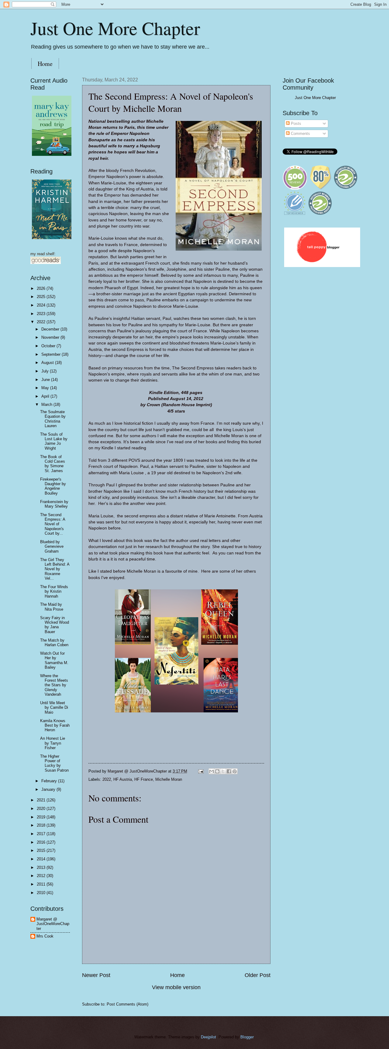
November (50, 337)
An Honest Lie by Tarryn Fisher (52, 743)
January (49, 789)
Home (45, 64)
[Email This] (211, 771)
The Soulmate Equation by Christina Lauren (53, 419)
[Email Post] (200, 771)
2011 (41, 884)
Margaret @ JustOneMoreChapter (52, 924)
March (47, 404)
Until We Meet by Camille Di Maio (54, 708)
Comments (300, 133)
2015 (41, 850)
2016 (41, 842)
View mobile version (176, 987)
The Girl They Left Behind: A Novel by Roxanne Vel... (54, 569)
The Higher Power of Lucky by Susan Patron (54, 763)
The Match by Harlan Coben (54, 642)
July (45, 371)
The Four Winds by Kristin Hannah (54, 591)
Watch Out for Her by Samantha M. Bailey (54, 660)
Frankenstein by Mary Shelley (54, 504)
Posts (295, 123)
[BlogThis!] (217, 771)
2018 (41, 825)
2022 (106, 779)
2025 (41, 296)
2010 (41, 892)
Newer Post (96, 975)
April (45, 396)
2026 (41, 288)
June (46, 379)
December (50, 329)
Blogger (246, 1037)
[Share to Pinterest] (235, 771)
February (49, 781)
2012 (41, 875)
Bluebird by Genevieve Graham (52, 547)
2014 (41, 859)
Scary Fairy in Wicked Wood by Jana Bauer (54, 624)
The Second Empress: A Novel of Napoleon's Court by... (52, 524)
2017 (41, 833)
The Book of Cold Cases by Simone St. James (52, 463)
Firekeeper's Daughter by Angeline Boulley (53, 486)
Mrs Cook (44, 936)
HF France (143, 779)
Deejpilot (208, 1037)
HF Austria (122, 779)
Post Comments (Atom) (127, 1004)
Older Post (257, 975)
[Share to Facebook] (229, 771)
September (51, 354)
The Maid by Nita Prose (51, 606)
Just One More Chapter (115, 28)
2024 (41, 305)
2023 (41, 313)
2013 (41, 867)
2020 (41, 808)
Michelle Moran (168, 779)
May (45, 388)
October (49, 346)
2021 (41, 800)
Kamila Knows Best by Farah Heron (55, 725)
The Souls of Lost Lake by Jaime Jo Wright (53, 441)
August (48, 362)
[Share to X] (223, 771)
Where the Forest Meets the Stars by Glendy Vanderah (54, 685)
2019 (41, 817)
